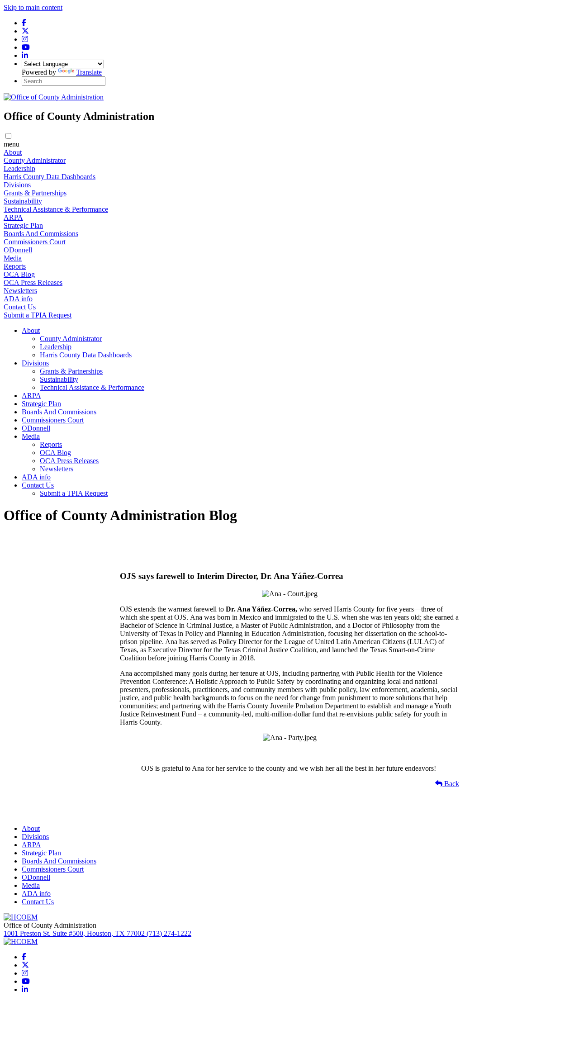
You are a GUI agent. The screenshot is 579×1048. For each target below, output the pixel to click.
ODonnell (18, 250)
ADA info (18, 299)
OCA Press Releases (33, 282)
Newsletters (20, 290)
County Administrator (35, 160)
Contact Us (20, 307)
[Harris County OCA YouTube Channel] (26, 47)
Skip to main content (33, 7)
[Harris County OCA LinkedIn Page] (25, 55)
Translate (89, 72)
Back (450, 783)
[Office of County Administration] (54, 97)
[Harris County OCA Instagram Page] (25, 39)
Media (13, 258)
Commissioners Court (35, 242)
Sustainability (23, 201)
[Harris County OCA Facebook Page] (24, 23)
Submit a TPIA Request (37, 315)
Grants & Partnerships (35, 193)
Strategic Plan (23, 225)
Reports (15, 266)
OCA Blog (19, 274)
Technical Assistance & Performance (56, 209)
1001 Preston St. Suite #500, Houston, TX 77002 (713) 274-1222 (97, 933)
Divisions (17, 185)
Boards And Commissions (41, 233)
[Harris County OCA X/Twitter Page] (25, 31)
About (13, 152)
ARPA (13, 217)
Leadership (19, 168)
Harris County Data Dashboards (49, 176)
